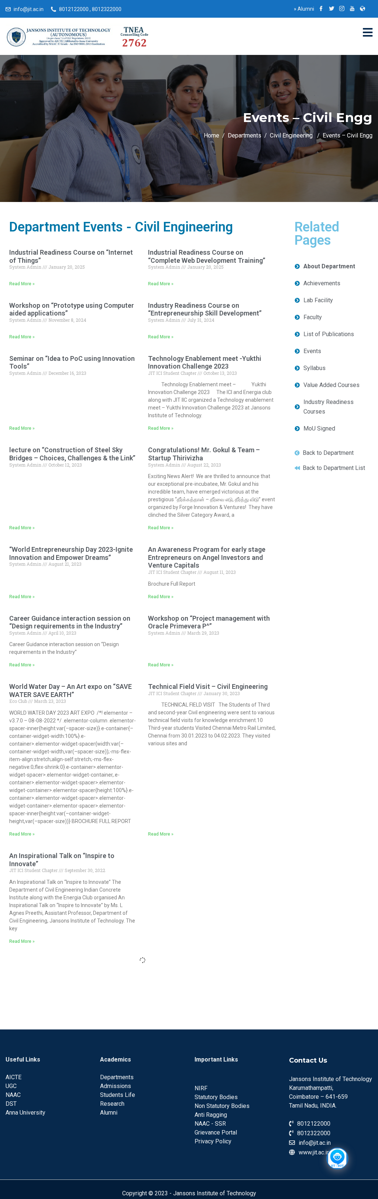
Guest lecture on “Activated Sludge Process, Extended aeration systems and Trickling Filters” (71, 971)
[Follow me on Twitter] (331, 9)
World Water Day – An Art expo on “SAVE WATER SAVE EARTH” (70, 690)
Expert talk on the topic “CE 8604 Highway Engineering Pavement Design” (211, 967)
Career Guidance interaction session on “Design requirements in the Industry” (69, 622)
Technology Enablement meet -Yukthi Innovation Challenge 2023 (204, 362)
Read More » (22, 283)
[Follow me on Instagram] (341, 9)
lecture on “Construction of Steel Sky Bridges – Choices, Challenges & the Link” (72, 454)
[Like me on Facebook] (321, 9)
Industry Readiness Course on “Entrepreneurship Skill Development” (205, 309)
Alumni (304, 9)
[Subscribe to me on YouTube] (352, 9)
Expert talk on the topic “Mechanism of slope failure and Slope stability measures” (68, 1086)
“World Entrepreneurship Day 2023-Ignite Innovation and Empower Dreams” (71, 553)
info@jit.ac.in (29, 9)
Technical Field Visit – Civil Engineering (208, 686)
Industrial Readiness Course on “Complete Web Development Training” (206, 256)
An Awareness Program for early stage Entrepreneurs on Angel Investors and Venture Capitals (206, 557)
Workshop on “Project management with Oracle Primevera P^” (209, 622)
